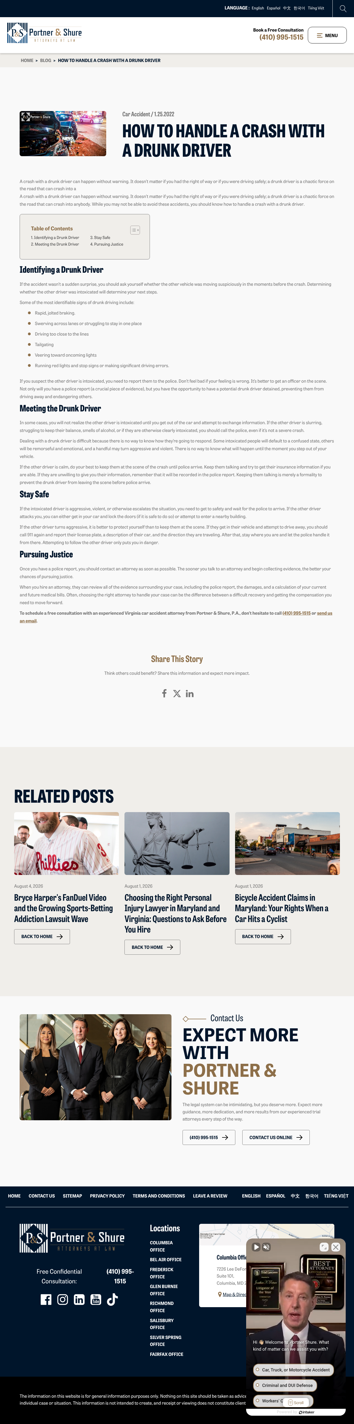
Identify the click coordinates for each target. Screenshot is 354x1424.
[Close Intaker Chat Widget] (335, 1247)
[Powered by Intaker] (306, 1412)
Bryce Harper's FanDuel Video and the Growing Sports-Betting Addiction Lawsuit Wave (63, 909)
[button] (42, 936)
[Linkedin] (189, 693)
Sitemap (72, 1196)
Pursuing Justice (108, 245)
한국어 (299, 8)
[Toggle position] (324, 1247)
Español (273, 8)
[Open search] (343, 8)
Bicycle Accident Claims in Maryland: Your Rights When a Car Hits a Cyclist (282, 909)
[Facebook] (164, 693)
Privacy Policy (107, 1196)
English (258, 8)
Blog (45, 61)
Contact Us (42, 1196)
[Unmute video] (256, 1247)
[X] (177, 693)
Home (27, 61)
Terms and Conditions (159, 1196)
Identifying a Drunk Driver (56, 238)
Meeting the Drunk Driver (57, 245)
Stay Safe (102, 238)
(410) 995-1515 (281, 38)
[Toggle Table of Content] (132, 230)
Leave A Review (210, 1196)
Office (161, 1247)
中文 (287, 8)
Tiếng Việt (316, 8)
